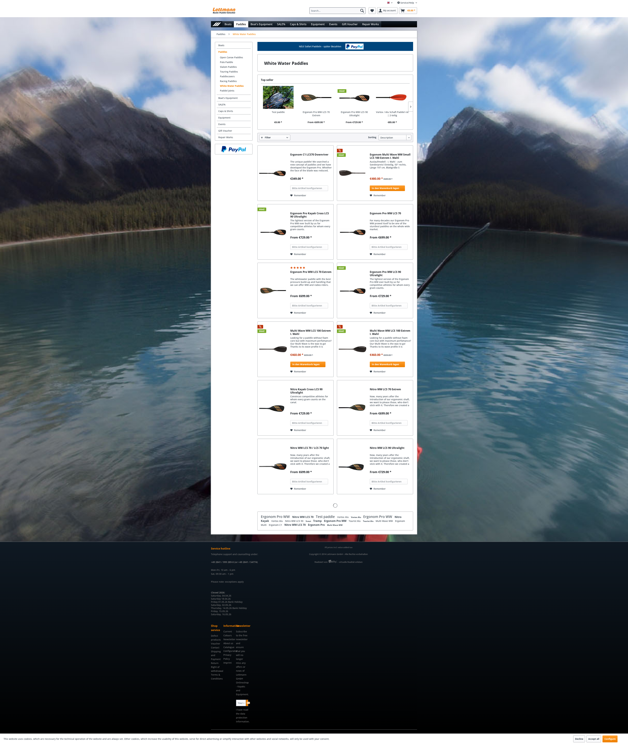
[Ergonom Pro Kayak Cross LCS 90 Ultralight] (273, 232)
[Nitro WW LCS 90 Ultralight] (352, 466)
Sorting (372, 137)
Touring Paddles (229, 71)
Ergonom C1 (276, 524)
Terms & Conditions (216, 676)
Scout (309, 521)
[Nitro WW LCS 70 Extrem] (352, 408)
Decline (579, 738)
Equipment (224, 117)
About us (228, 643)
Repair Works (225, 137)
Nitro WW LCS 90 (294, 521)
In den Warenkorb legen (385, 188)
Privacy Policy (227, 656)
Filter (267, 137)
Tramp (317, 521)
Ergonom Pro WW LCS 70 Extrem (316, 113)
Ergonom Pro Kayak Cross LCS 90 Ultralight (309, 215)
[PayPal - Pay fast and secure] (233, 149)
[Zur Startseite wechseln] (216, 24)
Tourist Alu (355, 521)
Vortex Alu (343, 517)
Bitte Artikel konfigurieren (307, 188)
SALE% (222, 104)
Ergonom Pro (316, 525)
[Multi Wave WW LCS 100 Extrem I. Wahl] (273, 349)
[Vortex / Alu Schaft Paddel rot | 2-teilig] (392, 97)
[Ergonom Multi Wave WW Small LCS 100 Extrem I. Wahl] (352, 173)
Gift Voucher (225, 130)
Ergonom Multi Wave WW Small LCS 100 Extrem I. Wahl (390, 156)
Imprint (227, 662)
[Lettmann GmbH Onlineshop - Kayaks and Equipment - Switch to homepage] (224, 11)
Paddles (222, 51)
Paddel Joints (227, 90)
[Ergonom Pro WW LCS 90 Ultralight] (354, 97)
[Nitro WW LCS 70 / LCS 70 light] (273, 466)
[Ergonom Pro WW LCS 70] (352, 232)
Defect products (216, 637)
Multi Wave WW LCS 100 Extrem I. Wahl (310, 332)
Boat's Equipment (228, 98)
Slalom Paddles (228, 66)
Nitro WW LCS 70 (303, 517)
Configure (610, 738)
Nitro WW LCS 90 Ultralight (387, 448)
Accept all (593, 738)
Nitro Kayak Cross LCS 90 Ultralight (306, 391)
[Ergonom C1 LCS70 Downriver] (273, 173)
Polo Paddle (226, 62)
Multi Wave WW (384, 521)
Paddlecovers (227, 76)
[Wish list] (372, 10)
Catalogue (228, 647)
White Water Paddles (232, 85)
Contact (215, 647)
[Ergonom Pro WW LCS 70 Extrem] (316, 97)
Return (214, 663)
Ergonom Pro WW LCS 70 (385, 213)
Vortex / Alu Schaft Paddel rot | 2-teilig (392, 113)
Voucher (215, 643)
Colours (227, 635)
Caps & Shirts (225, 111)
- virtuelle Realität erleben (350, 561)
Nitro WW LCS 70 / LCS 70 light (309, 448)
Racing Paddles (228, 81)
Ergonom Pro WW (276, 516)
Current (227, 631)
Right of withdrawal (216, 668)
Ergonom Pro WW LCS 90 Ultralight (354, 113)
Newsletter (228, 639)
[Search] (362, 10)
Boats (221, 45)
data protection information (242, 717)
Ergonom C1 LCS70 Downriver (309, 154)
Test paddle (278, 112)
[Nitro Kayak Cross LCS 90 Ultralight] (273, 408)
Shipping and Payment (216, 655)
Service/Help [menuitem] (407, 2)
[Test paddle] (278, 97)
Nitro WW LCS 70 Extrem (385, 389)
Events (222, 124)
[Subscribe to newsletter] (247, 703)
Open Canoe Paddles (231, 57)
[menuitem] (338, 10)
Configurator (228, 650)
